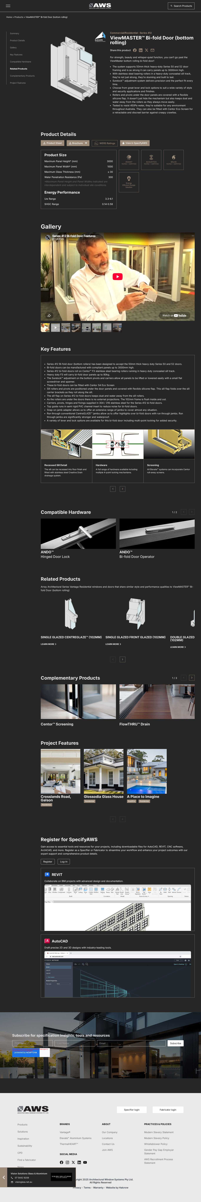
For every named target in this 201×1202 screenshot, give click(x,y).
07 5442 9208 (22, 1177)
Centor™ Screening (57, 724)
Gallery (13, 47)
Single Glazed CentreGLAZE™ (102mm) (71, 637)
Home (9, 17)
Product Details (17, 40)
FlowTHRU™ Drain (134, 724)
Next (122, 489)
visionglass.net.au (23, 1182)
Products (18, 17)
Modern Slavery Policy (156, 1138)
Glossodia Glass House (103, 796)
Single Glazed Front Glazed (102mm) (136, 637)
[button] (181, 6)
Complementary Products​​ (22, 75)
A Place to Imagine (143, 796)
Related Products (18, 68)
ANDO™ (47, 552)
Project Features (18, 83)
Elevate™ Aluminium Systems (75, 1138)
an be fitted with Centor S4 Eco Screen (92, 385)
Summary (14, 33)
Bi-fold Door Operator (137, 556)
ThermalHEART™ (69, 1144)
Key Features (16, 54)
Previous (113, 489)
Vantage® (65, 1132)
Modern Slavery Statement (158, 1132)
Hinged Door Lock (55, 556)
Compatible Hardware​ (20, 61)
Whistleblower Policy (155, 1144)
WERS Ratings (107, 143)
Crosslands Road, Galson (56, 798)
